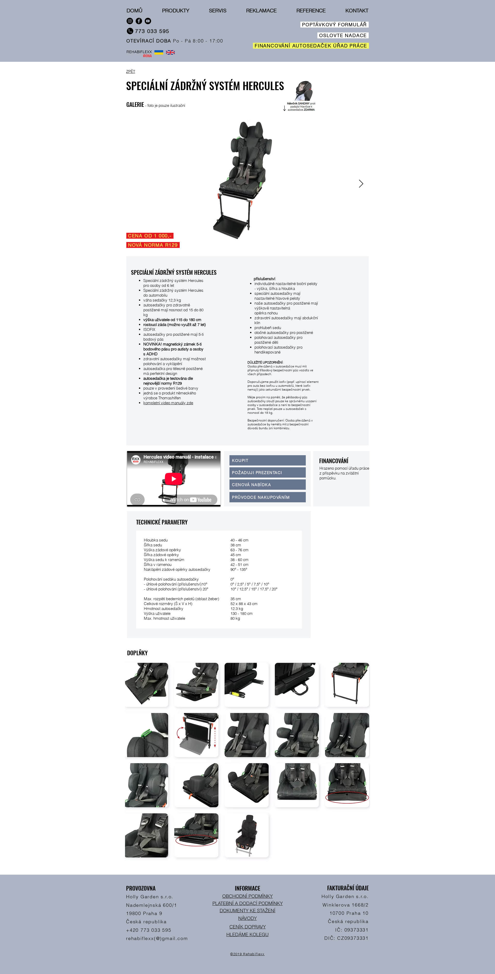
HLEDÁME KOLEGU (247, 934)
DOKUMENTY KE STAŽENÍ (247, 910)
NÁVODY (247, 918)
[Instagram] (130, 21)
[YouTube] (148, 21)
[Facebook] (139, 21)
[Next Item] (361, 183)
